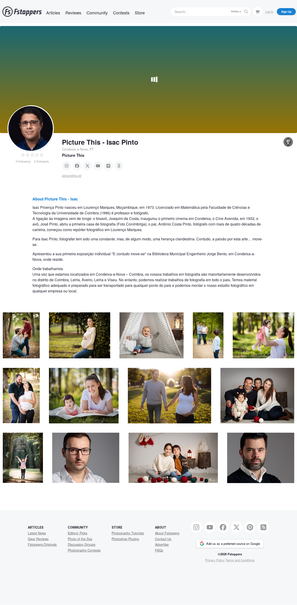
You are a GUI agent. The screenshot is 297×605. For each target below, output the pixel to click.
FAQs (159, 550)
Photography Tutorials (128, 533)
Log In (269, 11)
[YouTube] (98, 165)
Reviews (73, 13)
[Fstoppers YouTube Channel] (210, 527)
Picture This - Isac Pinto (100, 142)
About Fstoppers (167, 533)
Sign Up (286, 12)
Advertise (162, 544)
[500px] (118, 165)
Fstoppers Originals (42, 544)
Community (97, 13)
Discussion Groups (81, 544)
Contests (121, 13)
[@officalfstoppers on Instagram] (196, 527)
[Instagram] (66, 165)
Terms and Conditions (240, 560)
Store (140, 13)
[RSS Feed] (263, 527)
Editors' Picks (77, 533)
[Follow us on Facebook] (223, 527)
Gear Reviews (38, 538)
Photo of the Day (80, 538)
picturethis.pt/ (72, 175)
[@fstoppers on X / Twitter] (236, 527)
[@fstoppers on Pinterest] (250, 527)
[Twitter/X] (87, 165)
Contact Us (163, 538)
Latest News (37, 533)
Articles (53, 13)
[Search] (246, 11)
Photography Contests (84, 550)
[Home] (22, 11)
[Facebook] (77, 165)
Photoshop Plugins (125, 538)
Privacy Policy (215, 560)
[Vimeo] (108, 165)
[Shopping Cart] (257, 11)
